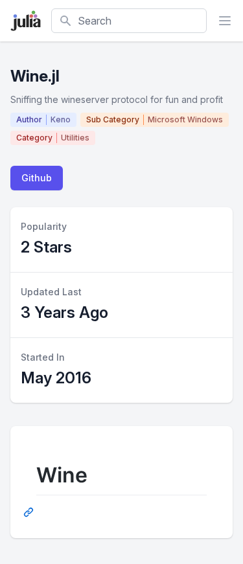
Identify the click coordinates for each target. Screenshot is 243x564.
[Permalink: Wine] (29, 511)
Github (36, 177)
